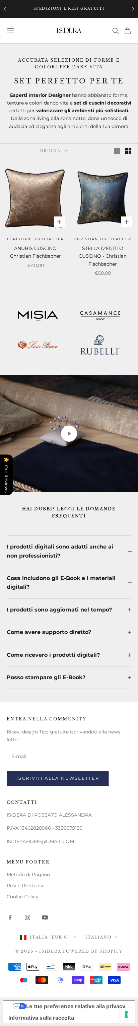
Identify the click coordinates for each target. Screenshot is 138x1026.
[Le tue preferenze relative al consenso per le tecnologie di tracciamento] (126, 1014)
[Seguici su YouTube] (45, 917)
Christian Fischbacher (35, 239)
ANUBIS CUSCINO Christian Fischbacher (35, 252)
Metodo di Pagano (28, 875)
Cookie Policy (23, 897)
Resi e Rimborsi (25, 886)
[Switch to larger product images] (117, 151)
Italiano (98, 937)
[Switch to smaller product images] (128, 151)
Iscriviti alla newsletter (57, 778)
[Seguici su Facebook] (10, 917)
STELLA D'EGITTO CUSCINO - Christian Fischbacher (103, 256)
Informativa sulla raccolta (41, 1017)
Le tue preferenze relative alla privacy (75, 1006)
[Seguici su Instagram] (27, 917)
